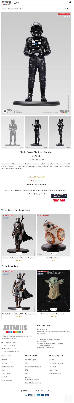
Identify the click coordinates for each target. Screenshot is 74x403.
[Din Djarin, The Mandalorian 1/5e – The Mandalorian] (19, 235)
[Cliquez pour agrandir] (5, 111)
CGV (26, 363)
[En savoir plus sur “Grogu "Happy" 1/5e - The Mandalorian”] (52, 309)
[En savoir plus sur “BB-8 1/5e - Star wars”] (52, 253)
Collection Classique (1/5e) (31, 190)
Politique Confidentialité (33, 366)
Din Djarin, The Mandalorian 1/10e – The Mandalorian (19, 314)
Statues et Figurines (7, 366)
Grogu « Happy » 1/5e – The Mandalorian (54, 314)
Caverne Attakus (6, 380)
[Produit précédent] (65, 9)
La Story (51, 359)
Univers (10, 9)
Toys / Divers (5, 373)
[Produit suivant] (70, 9)
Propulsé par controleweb (44, 391)
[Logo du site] (6, 3)
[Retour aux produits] (67, 9)
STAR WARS (19, 9)
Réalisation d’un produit (56, 363)
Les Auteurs (52, 366)
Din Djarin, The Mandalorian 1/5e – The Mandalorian (19, 258)
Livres (3, 370)
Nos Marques (53, 370)
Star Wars (4, 359)
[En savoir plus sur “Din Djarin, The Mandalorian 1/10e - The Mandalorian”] (17, 309)
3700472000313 (61, 190)
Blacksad (4, 363)
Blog (26, 373)
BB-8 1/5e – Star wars (54, 258)
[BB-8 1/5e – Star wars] (54, 235)
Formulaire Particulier (32, 379)
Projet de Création (55, 373)
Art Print (4, 377)
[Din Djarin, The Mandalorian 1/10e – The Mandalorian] (19, 291)
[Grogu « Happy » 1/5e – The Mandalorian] (54, 291)
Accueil (3, 9)
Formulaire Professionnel (33, 383)
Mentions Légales (31, 359)
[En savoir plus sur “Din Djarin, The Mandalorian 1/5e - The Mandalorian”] (17, 253)
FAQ (26, 370)
